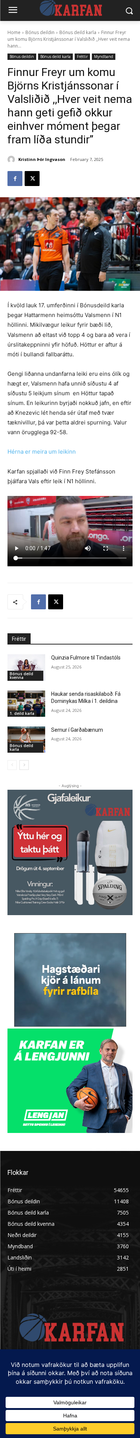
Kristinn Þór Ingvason (41, 159)
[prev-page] (12, 765)
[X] (32, 178)
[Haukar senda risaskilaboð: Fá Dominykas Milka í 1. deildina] (26, 704)
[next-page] (24, 765)
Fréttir (82, 56)
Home (14, 32)
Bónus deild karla (77, 32)
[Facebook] (14, 178)
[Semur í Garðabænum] (26, 739)
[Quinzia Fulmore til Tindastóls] (26, 667)
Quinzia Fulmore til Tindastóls (86, 658)
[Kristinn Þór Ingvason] (12, 159)
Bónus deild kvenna (21, 675)
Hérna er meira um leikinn (41, 451)
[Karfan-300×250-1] (70, 1081)
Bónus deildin (40, 32)
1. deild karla (22, 713)
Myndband (103, 56)
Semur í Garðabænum (77, 730)
